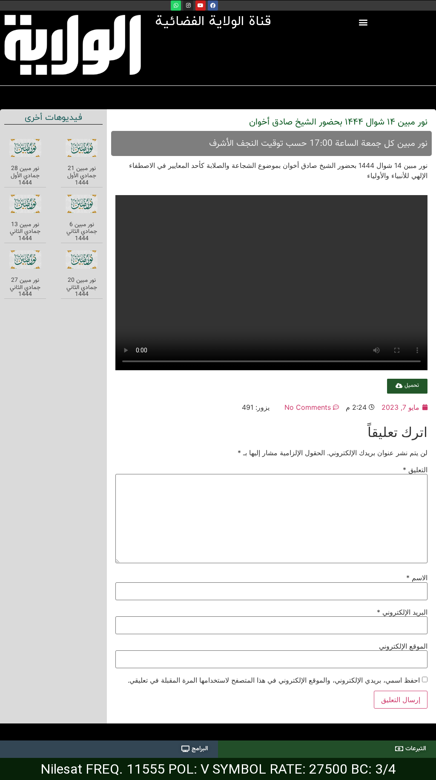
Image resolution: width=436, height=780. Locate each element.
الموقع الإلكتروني (403, 646)
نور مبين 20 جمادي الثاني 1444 (81, 288)
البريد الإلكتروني (402, 612)
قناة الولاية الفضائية (213, 21)
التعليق (415, 469)
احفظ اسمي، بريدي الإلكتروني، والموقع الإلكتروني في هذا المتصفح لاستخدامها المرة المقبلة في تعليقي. (274, 680)
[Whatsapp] (176, 5)
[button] (363, 22)
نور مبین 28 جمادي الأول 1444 (25, 176)
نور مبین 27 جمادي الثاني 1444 (25, 288)
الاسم (416, 577)
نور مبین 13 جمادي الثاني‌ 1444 (25, 232)
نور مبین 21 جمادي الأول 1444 (81, 176)
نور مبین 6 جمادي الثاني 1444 (81, 232)
